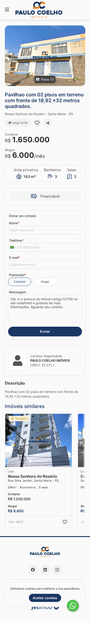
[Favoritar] (37, 123)
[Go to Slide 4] (40, 461)
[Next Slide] (67, 440)
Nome (14, 223)
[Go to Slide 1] (30, 460)
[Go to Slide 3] (37, 461)
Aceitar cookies (45, 598)
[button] (45, 55)
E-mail (14, 257)
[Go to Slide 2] (34, 461)
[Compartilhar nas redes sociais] (48, 123)
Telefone (16, 240)
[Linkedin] (45, 570)
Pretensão (17, 275)
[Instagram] (57, 570)
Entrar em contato (22, 216)
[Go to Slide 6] (47, 461)
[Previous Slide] (10, 440)
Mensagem (17, 292)
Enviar (45, 331)
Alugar (45, 281)
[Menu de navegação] (7, 10)
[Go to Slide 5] (44, 461)
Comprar (20, 281)
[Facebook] (33, 570)
